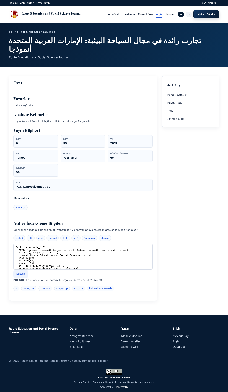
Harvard (53, 238)
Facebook (28, 288)
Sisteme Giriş (175, 118)
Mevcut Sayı (145, 13)
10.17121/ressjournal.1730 (33, 186)
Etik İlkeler (77, 346)
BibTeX (19, 238)
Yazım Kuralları (131, 341)
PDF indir (20, 207)
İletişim (170, 13)
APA (40, 238)
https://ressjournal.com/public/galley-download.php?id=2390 (64, 280)
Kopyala (20, 274)
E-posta (78, 288)
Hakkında (129, 13)
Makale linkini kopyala (100, 288)
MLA (76, 238)
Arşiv (159, 13)
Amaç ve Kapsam (81, 336)
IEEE (65, 238)
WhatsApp (62, 288)
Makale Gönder (206, 14)
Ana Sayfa (114, 13)
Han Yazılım (121, 386)
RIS (31, 238)
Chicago (105, 238)
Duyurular (179, 346)
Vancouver (89, 238)
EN (189, 14)
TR (181, 14)
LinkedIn (45, 288)
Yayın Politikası (80, 341)
